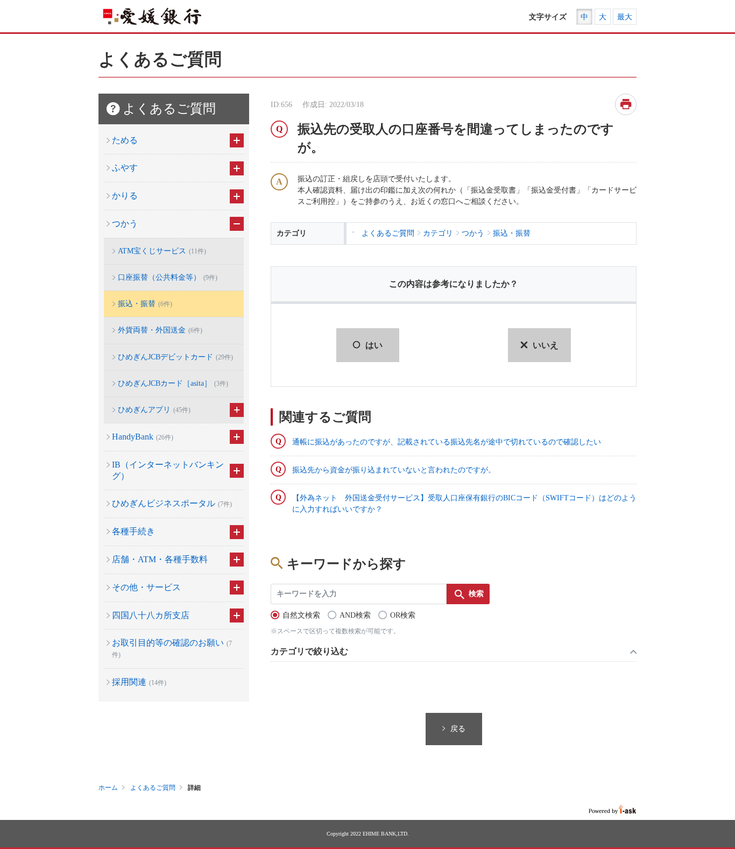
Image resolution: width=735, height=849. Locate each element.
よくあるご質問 (152, 787)
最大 (624, 17)
